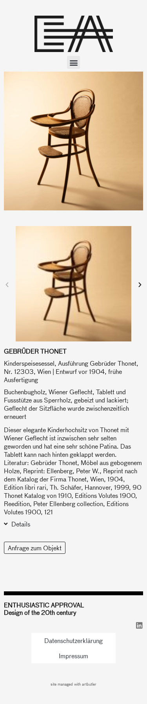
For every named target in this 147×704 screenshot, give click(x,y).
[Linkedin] (139, 625)
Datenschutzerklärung (73, 640)
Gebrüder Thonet (35, 351)
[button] (73, 62)
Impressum (73, 656)
